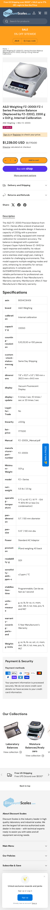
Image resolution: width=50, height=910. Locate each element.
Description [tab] (9, 216)
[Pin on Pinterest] (25, 205)
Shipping (6, 147)
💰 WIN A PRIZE (45, 455)
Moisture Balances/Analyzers (34, 747)
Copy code (31, 41)
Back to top (25, 786)
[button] (40, 13)
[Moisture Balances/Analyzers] (35, 730)
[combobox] (25, 21)
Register (17, 134)
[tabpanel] (25, 253)
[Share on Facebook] (19, 205)
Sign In (6, 134)
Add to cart (34, 160)
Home (5, 49)
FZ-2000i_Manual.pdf (29, 440)
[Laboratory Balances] (12, 730)
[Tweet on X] (13, 205)
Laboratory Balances (12, 745)
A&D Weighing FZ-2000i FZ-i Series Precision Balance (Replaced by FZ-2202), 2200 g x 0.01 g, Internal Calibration (23, 52)
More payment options (25, 175)
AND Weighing (9, 123)
